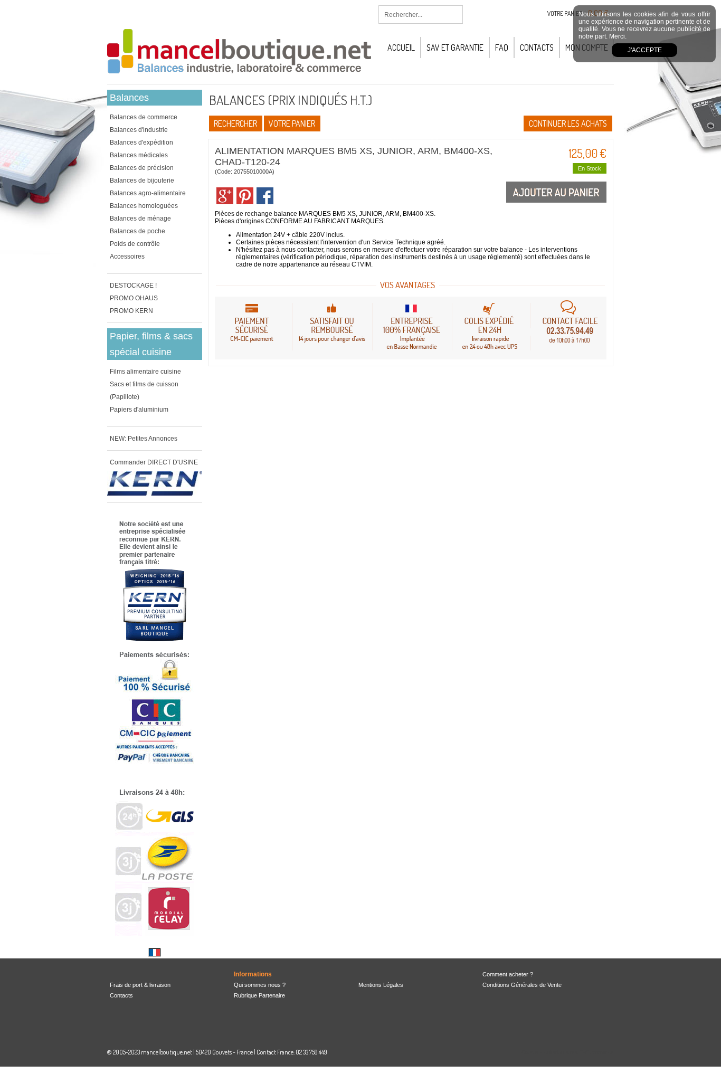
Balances (129, 97)
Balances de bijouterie (142, 180)
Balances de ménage (140, 218)
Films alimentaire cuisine (145, 371)
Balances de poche (137, 231)
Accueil (401, 47)
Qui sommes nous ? (260, 985)
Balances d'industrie (139, 130)
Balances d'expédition (141, 142)
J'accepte (645, 50)
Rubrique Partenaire (259, 995)
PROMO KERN (131, 311)
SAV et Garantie (454, 47)
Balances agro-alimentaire (148, 193)
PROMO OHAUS (134, 298)
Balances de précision (142, 168)
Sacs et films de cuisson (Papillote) (144, 391)
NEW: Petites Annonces (143, 438)
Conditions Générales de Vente (522, 985)
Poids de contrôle (135, 244)
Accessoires (127, 256)
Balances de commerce (143, 117)
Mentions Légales (380, 985)
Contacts (537, 47)
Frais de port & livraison (140, 985)
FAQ (501, 47)
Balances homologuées (144, 206)
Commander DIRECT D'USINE (154, 462)
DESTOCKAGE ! (133, 285)
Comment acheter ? (507, 974)
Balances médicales (139, 155)
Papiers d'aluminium (139, 409)
